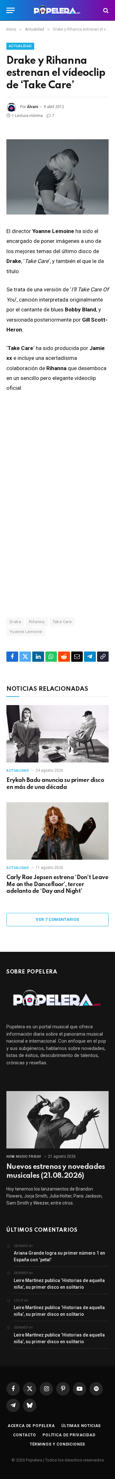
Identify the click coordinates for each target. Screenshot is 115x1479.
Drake (15, 621)
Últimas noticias (81, 1426)
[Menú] (10, 10)
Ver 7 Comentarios (57, 919)
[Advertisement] (57, 539)
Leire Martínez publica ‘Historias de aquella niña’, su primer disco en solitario (59, 1284)
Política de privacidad (68, 1435)
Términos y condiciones (57, 1444)
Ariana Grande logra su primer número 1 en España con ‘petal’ (59, 1256)
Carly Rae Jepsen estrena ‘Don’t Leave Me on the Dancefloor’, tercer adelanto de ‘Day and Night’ (57, 884)
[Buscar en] (105, 10)
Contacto (24, 1435)
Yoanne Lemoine (26, 631)
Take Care (62, 621)
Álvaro (32, 107)
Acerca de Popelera (31, 1426)
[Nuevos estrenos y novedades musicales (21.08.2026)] (57, 1119)
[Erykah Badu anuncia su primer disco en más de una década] (57, 733)
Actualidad (20, 46)
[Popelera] (58, 10)
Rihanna (37, 621)
